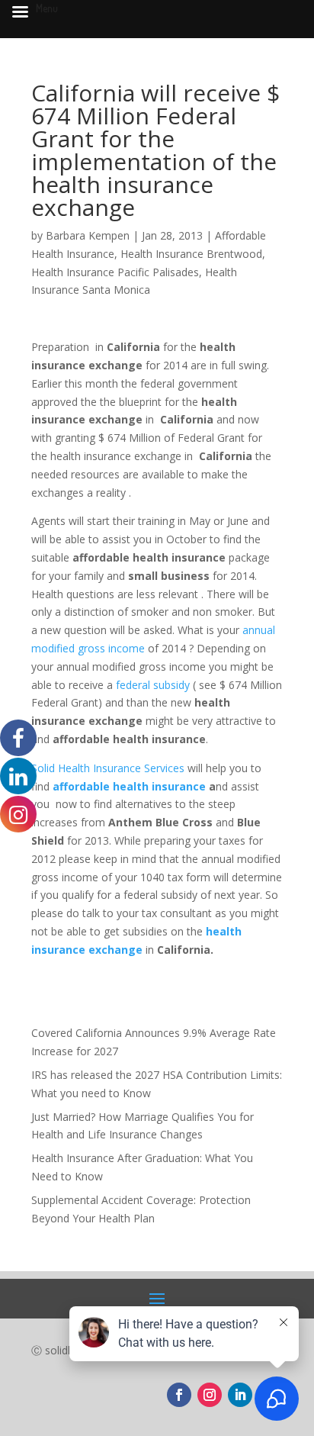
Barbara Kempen (88, 235)
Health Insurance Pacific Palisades (115, 272)
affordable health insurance (128, 786)
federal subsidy (153, 685)
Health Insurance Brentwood (191, 253)
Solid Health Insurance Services (109, 768)
